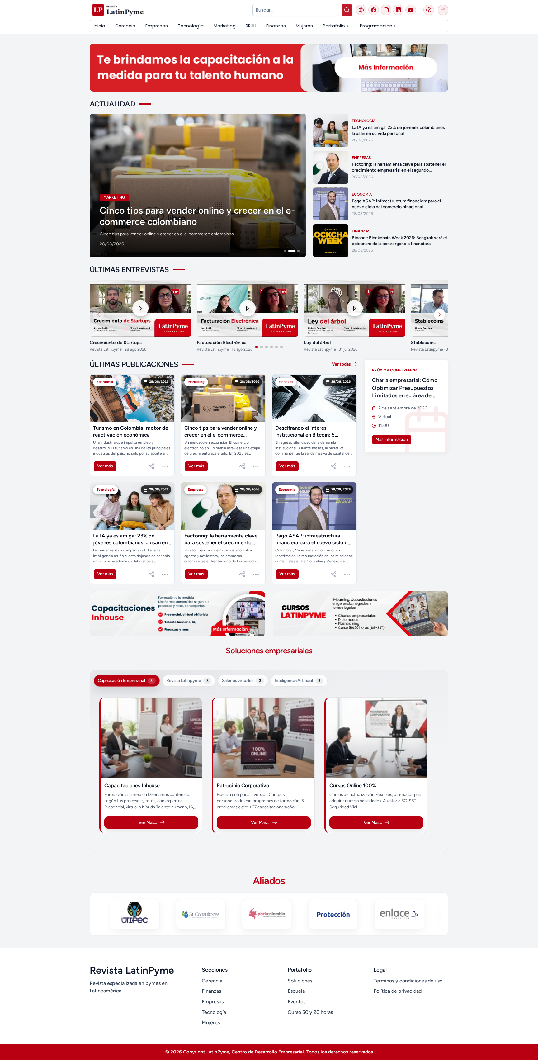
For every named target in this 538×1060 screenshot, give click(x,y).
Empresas (213, 1002)
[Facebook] (373, 10)
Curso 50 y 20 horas (310, 1012)
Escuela (296, 991)
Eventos (296, 1002)
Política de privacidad (398, 991)
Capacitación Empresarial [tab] (125, 680)
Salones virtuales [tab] (241, 680)
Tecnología (214, 1012)
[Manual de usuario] (428, 10)
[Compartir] (151, 466)
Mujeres (211, 1022)
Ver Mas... (148, 822)
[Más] (165, 466)
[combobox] (295, 10)
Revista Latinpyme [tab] (187, 680)
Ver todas (342, 364)
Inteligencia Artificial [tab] (297, 680)
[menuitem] (99, 26)
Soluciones (300, 981)
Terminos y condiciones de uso (408, 981)
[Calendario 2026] (443, 10)
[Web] (361, 10)
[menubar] (245, 26)
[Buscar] (347, 10)
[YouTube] (410, 10)
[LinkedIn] (398, 10)
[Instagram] (386, 10)
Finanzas (211, 991)
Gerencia (212, 981)
